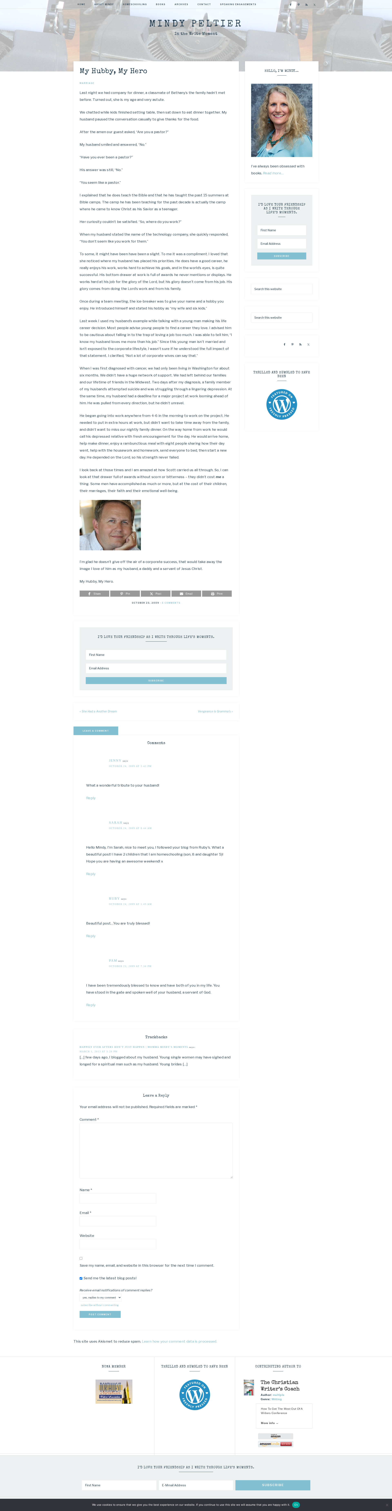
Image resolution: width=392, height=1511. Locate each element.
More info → (269, 1423)
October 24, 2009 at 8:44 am (130, 828)
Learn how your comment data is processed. (179, 1341)
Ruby (114, 898)
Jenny (115, 760)
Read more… (273, 173)
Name (86, 1190)
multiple (278, 1394)
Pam (113, 960)
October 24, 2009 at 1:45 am (130, 904)
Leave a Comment (96, 731)
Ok (296, 1504)
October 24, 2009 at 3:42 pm (130, 766)
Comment (89, 1119)
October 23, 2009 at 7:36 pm (130, 966)
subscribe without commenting (100, 1305)
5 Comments (171, 603)
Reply (91, 798)
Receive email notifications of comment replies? (116, 1290)
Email (85, 1213)
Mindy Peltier (196, 24)
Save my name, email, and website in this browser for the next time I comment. (147, 1265)
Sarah (115, 822)
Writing (277, 1399)
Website (87, 1236)
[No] (387, 1505)
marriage (87, 83)
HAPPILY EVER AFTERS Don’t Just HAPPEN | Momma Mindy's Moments (134, 1047)
